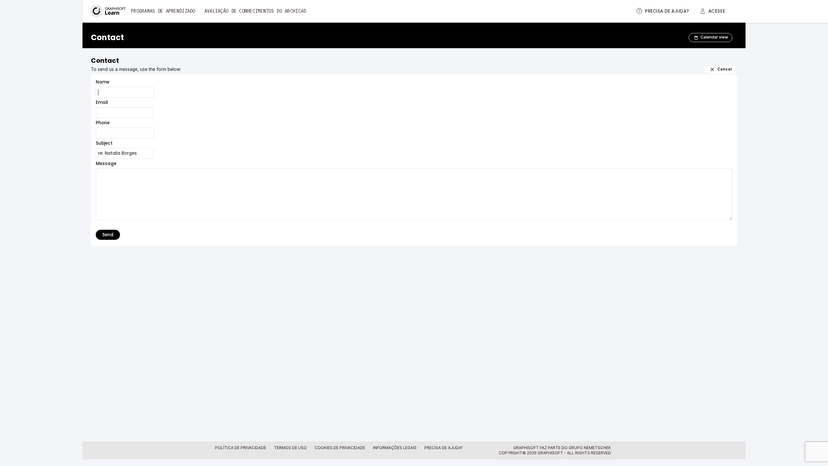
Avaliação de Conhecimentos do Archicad (255, 11)
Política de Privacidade (240, 447)
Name (102, 82)
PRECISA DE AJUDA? (443, 447)
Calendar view (714, 37)
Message (106, 164)
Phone (103, 123)
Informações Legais (395, 447)
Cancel (724, 69)
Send (108, 235)
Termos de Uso (290, 447)
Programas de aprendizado (163, 11)
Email (102, 102)
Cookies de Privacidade (340, 447)
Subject (104, 143)
